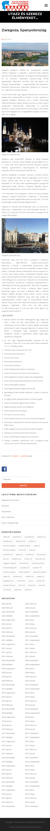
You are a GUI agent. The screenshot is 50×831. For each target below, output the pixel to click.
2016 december (8, 757)
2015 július (29, 790)
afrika (6, 537)
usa (30, 581)
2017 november (31, 733)
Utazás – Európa (19, 456)
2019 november (31, 685)
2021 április (7, 652)
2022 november (31, 612)
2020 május (30, 672)
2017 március (31, 749)
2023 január (30, 608)
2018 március (31, 725)
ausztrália (29, 537)
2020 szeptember (32, 664)
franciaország (9, 545)
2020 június (7, 672)
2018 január (30, 729)
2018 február (7, 729)
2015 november (31, 782)
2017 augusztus (8, 741)
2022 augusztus (8, 620)
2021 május (30, 648)
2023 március (31, 604)
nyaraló (37, 567)
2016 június (7, 769)
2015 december (8, 782)
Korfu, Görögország (10, 523)
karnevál (41, 554)
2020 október (7, 664)
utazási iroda (9, 585)
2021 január (30, 656)
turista (21, 581)
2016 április (7, 774)
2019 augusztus (8, 693)
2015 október (7, 786)
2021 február (7, 656)
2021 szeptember (32, 640)
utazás (40, 581)
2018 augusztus (8, 717)
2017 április (7, 749)
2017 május (30, 745)
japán (19, 554)
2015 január (30, 802)
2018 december (8, 709)
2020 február (7, 680)
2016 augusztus (8, 766)
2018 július (29, 717)
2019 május (30, 697)
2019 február (7, 705)
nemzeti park (38, 563)
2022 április (7, 628)
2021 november (31, 636)
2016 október (7, 761)
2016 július (29, 766)
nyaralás (24, 567)
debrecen (20, 541)
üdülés (17, 590)
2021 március (31, 652)
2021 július (29, 644)
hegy (37, 545)
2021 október (7, 640)
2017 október (7, 737)
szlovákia (17, 576)
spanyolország (39, 572)
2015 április (7, 798)
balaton (41, 537)
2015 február (7, 802)
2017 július (29, 741)
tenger (40, 576)
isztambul (8, 554)
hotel (22, 550)
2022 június (7, 624)
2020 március (31, 676)
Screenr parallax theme (18, 827)
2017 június (7, 745)
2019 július (29, 693)
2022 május (30, 624)
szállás (29, 576)
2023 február (7, 608)
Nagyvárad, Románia (10, 500)
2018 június (7, 721)
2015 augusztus (8, 790)
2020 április (7, 676)
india (32, 550)
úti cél (7, 590)
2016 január (30, 778)
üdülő (28, 590)
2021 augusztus (8, 644)
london (28, 559)
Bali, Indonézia (8, 517)
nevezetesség (10, 567)
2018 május (30, 721)
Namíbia (5, 506)
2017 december (8, 733)
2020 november (31, 660)
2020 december (8, 660)
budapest (8, 541)
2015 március (31, 798)
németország (9, 572)
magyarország (9, 563)
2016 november (31, 757)
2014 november (31, 806)
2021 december (8, 636)
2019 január (30, 705)
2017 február (7, 753)
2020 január (30, 680)
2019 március (31, 701)
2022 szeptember (32, 616)
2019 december (8, 685)
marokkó (24, 563)
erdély (32, 541)
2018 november (31, 709)
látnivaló (40, 559)
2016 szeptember (32, 761)
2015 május (30, 794)
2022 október (7, 616)
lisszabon (16, 559)
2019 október (7, 689)
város (21, 585)
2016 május (30, 769)
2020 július (29, 668)
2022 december (8, 612)
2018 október (7, 713)
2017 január (30, 753)
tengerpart (8, 581)
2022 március (31, 628)
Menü (46, 5)
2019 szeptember (32, 689)
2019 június (7, 697)
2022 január (30, 632)
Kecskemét (6, 511)
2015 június (7, 794)
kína (6, 559)
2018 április (7, 725)
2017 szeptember (32, 737)
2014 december (8, 806)
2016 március (31, 774)
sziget (6, 576)
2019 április (7, 701)
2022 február (7, 632)
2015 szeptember (32, 786)
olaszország (24, 572)
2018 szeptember (32, 713)
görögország (25, 545)
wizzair (32, 585)
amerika (17, 537)
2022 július (29, 620)
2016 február (7, 778)
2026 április (7, 604)
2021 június (7, 648)
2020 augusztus (8, 668)
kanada (30, 554)
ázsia (42, 585)
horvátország (9, 550)
